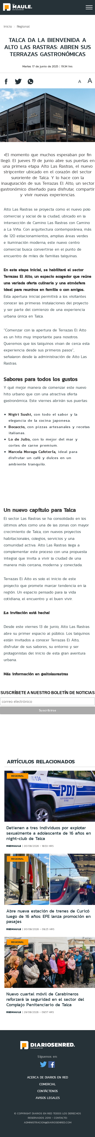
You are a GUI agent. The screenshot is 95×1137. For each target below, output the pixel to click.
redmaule (13, 846)
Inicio (8, 26)
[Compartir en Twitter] (18, 84)
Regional (23, 26)
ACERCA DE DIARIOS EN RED (47, 1077)
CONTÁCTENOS (47, 1091)
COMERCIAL (47, 1084)
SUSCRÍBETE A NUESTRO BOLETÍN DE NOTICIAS (47, 693)
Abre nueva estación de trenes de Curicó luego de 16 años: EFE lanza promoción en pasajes (48, 916)
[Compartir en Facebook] (6, 84)
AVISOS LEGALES (48, 1098)
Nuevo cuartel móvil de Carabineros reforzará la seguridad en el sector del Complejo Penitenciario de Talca (45, 999)
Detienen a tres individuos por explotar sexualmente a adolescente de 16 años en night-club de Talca (48, 833)
